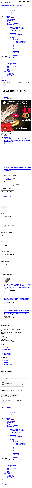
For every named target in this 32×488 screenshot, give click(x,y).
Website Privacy (8, 364)
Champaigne (8, 216)
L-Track (15, 53)
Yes (6, 235)
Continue (14, 395)
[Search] (4, 84)
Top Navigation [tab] (8, 407)
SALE (5, 8)
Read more (9, 179)
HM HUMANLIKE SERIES (17, 28)
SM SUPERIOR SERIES (16, 27)
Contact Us (10, 76)
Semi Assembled (17, 35)
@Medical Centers (12, 64)
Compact (9, 22)
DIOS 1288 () (11, 20)
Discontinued (10, 24)
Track (11, 49)
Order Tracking (8, 354)
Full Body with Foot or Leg (20, 41)
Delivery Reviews (11, 66)
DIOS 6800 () (11, 17)
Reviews (6, 360)
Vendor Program (11, 74)
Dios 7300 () (11, 19)
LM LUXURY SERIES (16, 26)
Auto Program (14, 44)
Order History (7, 353)
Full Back (15, 38)
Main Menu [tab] (7, 406)
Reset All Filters (7, 196)
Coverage (12, 37)
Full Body (15, 40)
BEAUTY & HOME (12, 23)
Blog (8, 67)
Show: (2, 134)
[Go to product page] (17, 280)
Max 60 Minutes (9, 254)
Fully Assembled (17, 34)
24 (13, 48)
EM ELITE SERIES (15, 30)
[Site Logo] (11, 5)
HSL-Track (16, 52)
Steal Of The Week (12, 10)
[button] (3, 80)
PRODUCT (7, 16)
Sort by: (3, 133)
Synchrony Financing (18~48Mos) (16, 58)
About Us (9, 70)
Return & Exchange (9, 366)
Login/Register (4, 4)
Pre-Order (9, 12)
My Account (10, 73)
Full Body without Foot (19, 42)
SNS (8, 69)
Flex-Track (16, 51)
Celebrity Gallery (11, 63)
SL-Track (15, 55)
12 (13, 46)
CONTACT (7, 71)
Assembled (13, 33)
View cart (5, 395)
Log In (5, 484)
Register (6, 486)
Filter (4, 207)
